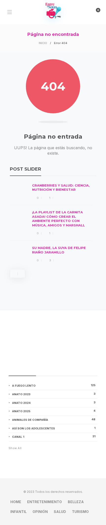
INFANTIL (18, 512)
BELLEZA (76, 502)
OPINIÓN (40, 512)
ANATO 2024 (53, 403)
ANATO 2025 (53, 411)
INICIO (43, 43)
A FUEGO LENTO (53, 385)
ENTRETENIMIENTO (44, 502)
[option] (51, 223)
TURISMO (80, 512)
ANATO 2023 (53, 394)
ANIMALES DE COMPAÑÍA (53, 420)
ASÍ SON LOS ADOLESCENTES (53, 428)
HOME (15, 502)
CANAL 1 (53, 436)
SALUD (60, 512)
